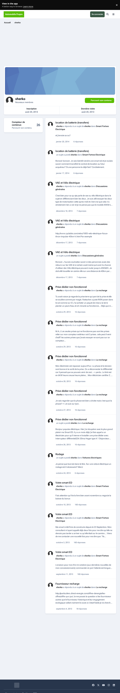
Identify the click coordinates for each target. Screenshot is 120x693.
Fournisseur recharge (67, 583)
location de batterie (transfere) (72, 122)
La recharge (101, 290)
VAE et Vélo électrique (67, 182)
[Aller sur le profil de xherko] (50, 124)
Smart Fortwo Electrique (93, 155)
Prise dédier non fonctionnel (71, 286)
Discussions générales (93, 255)
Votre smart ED (63, 482)
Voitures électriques (91, 457)
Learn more (5, 5)
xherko (59, 126)
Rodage (59, 454)
